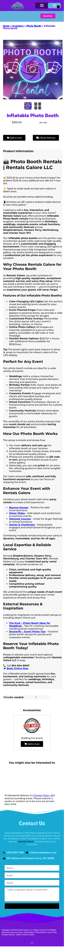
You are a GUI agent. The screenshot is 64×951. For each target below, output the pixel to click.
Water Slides (17, 513)
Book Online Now (17, 668)
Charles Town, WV (44, 795)
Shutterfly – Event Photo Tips (27, 631)
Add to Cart (15, 137)
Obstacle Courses (20, 518)
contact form (26, 841)
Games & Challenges (22, 524)
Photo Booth (34, 25)
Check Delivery (47, 137)
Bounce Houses (18, 507)
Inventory (18, 25)
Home (6, 25)
